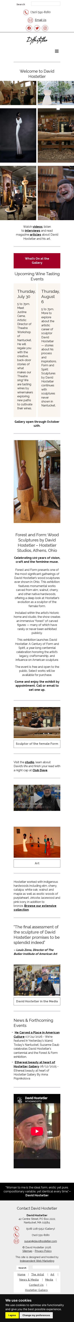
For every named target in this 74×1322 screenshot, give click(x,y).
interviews (32, 230)
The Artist (37, 1274)
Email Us (40, 20)
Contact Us (36, 1284)
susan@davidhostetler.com (40, 1241)
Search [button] (21, 4)
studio (29, 762)
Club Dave (40, 770)
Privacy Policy (43, 1250)
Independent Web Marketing (37, 1260)
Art (37, 863)
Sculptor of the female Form (37, 743)
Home (22, 1274)
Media (49, 1279)
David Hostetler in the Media (37, 1001)
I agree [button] (12, 1315)
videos (38, 226)
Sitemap (27, 1250)
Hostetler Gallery (36, 1290)
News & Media (29, 1279)
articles (35, 234)
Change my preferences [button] (36, 1315)
